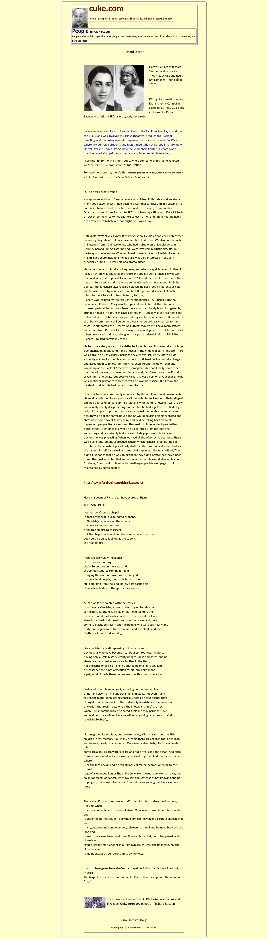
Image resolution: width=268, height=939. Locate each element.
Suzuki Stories (162, 36)
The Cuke (150, 173)
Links (174, 36)
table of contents (119, 19)
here (117, 899)
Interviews (130, 36)
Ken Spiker (91, 236)
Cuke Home (134, 927)
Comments (184, 36)
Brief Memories (145, 36)
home (93, 19)
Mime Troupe (132, 165)
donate (168, 19)
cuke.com (106, 9)
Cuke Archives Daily (134, 920)
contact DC (151, 927)
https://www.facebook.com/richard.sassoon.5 (114, 482)
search (159, 19)
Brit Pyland (90, 199)
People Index (79, 36)
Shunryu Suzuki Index (142, 19)
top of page (117, 927)
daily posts (103, 19)
